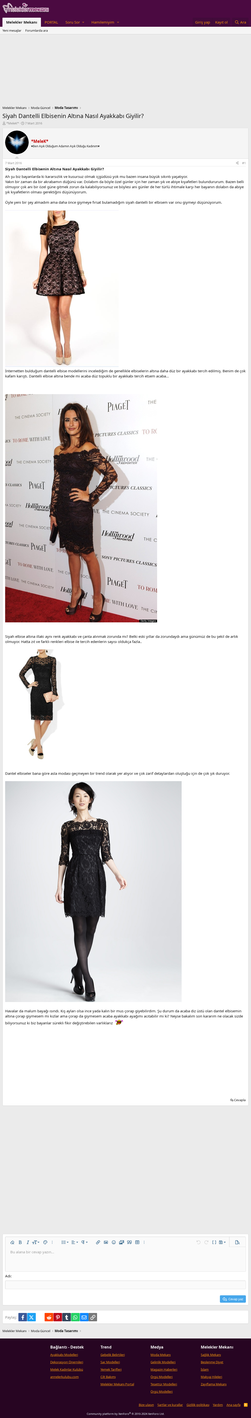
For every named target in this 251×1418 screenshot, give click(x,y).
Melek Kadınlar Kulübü (66, 1369)
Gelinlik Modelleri (163, 1362)
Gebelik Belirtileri (112, 1354)
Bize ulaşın (146, 1405)
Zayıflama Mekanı (213, 1384)
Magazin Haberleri (164, 1369)
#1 (244, 163)
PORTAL (51, 22)
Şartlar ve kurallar (170, 1405)
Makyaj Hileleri (211, 1377)
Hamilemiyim (102, 22)
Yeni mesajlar (11, 30)
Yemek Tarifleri (111, 1369)
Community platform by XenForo (125, 1414)
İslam (205, 1369)
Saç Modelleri (110, 1362)
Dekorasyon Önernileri (66, 1362)
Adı (8, 1275)
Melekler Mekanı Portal (117, 1384)
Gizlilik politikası (198, 1405)
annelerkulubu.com (64, 1377)
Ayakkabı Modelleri (64, 1354)
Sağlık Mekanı (211, 1354)
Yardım (218, 1405)
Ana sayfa (233, 1405)
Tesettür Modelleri (164, 1384)
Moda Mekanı (161, 1354)
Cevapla (240, 1100)
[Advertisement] (125, 71)
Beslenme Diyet (212, 1362)
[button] (75, 22)
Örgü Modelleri (162, 1377)
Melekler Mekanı (21, 22)
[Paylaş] (237, 163)
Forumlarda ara (36, 30)
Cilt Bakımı (108, 1377)
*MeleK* (12, 123)
